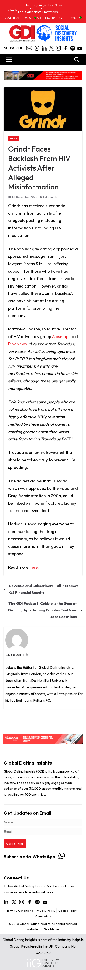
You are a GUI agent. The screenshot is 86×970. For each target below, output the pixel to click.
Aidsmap (60, 336)
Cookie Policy (67, 910)
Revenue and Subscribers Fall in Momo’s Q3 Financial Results (43, 589)
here (33, 567)
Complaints (43, 916)
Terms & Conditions (19, 910)
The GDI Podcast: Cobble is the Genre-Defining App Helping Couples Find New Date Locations (42, 610)
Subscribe (13, 48)
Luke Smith (50, 197)
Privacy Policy (45, 910)
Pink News (17, 343)
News (13, 138)
